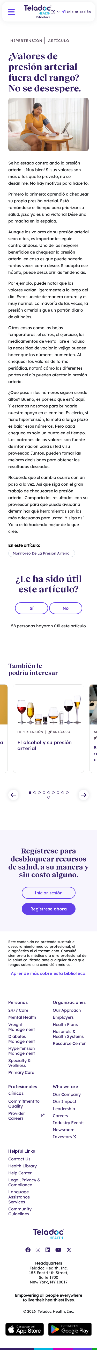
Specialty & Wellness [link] (19, 1063)
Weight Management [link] (21, 1027)
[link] (28, 1250)
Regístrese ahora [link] (49, 908)
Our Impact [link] (64, 1101)
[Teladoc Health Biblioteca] (37, 12)
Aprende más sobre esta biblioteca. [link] (48, 973)
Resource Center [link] (69, 1043)
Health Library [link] (22, 1166)
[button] (11, 12)
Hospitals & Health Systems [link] (68, 1034)
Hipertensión (26, 40)
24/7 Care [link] (18, 1010)
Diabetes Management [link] (21, 1039)
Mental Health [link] (22, 1017)
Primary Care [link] (21, 1072)
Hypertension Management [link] (21, 1051)
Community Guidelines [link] (20, 1211)
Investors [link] (62, 1136)
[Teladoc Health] (48, 1234)
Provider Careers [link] (16, 1116)
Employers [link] (63, 1017)
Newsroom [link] (63, 1129)
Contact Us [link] (19, 1159)
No (66, 608)
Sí (31, 608)
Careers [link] (60, 1115)
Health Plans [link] (65, 1024)
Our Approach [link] (67, 1010)
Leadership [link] (64, 1108)
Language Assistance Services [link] (19, 1196)
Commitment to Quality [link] (24, 1104)
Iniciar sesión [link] (78, 12)
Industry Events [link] (69, 1122)
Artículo (58, 40)
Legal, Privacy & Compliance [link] (24, 1182)
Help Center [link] (20, 1173)
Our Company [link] (67, 1094)
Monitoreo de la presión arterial (42, 553)
